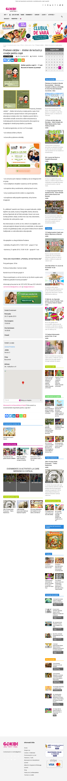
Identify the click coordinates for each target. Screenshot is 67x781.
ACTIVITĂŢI (51, 14)
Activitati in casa (57, 690)
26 (51, 67)
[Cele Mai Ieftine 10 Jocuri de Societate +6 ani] (54, 278)
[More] (23, 60)
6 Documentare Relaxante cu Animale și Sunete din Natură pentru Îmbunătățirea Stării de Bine (58, 676)
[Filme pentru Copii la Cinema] (9, 432)
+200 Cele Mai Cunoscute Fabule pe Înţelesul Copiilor (22, 511)
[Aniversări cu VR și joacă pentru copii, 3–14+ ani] (36, 452)
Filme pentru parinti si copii (57, 669)
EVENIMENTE (29, 14)
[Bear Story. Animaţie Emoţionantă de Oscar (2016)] (48, 635)
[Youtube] (62, 5)
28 (49, 56)
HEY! (5, 14)
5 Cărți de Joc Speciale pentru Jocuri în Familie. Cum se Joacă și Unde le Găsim (54, 301)
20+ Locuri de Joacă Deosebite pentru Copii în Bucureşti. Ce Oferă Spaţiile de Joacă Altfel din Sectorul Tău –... (49, 448)
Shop (25, 770)
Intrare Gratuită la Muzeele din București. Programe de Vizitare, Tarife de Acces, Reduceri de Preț (59, 412)
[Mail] (52, 5)
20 (54, 65)
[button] (62, 17)
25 (49, 67)
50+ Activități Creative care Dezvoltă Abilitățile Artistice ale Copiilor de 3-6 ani (58, 516)
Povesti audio (49, 482)
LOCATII (44, 14)
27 (46, 56)
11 (49, 62)
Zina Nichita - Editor (50, 90)
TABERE (22, 14)
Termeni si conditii (29, 775)
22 (59, 65)
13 (54, 62)
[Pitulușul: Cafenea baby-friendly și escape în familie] (23, 452)
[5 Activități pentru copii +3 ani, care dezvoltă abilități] (49, 507)
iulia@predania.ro (28, 287)
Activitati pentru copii (11, 497)
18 (49, 65)
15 (59, 62)
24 (46, 67)
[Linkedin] (50, 5)
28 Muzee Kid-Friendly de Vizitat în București (59, 427)
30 (54, 56)
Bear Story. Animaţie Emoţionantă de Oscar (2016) (58, 635)
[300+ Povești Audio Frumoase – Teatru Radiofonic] (9, 504)
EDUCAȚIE (6, 18)
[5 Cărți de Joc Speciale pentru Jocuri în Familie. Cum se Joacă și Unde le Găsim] (54, 314)
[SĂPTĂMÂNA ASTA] (36, 478)
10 (46, 62)
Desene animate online (57, 604)
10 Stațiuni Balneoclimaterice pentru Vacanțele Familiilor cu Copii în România (49, 410)
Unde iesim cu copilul (53, 396)
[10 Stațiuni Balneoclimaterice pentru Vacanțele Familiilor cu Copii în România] (49, 403)
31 (57, 56)
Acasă (4, 45)
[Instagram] (48, 5)
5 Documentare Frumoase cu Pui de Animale (57, 665)
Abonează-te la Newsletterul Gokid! (14, 405)
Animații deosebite (52, 595)
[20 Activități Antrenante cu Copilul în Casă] (48, 688)
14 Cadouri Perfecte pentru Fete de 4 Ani (49, 566)
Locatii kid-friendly (10, 444)
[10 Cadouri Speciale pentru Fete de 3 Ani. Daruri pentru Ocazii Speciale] (59, 560)
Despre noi (27, 750)
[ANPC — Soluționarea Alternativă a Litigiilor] (54, 746)
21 (57, 65)
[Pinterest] (55, 5)
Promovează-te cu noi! (30, 755)
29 (51, 56)
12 (51, 62)
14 (57, 62)
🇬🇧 (20, 18)
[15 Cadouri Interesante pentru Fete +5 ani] (54, 347)
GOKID (46, 127)
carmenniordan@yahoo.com (12, 287)
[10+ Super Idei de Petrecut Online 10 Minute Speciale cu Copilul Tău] (48, 710)
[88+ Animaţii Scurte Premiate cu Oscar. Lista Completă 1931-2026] (48, 624)
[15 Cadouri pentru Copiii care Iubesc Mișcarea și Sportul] (54, 245)
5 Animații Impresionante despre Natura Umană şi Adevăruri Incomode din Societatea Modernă (58, 647)
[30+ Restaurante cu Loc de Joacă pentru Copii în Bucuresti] (59, 439)
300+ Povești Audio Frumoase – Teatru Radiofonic (8, 511)
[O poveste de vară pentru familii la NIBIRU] (9, 452)
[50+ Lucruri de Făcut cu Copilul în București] (54, 170)
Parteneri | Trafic (28, 757)
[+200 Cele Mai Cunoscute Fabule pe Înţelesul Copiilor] (23, 504)
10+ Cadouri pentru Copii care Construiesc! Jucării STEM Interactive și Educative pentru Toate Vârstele (59, 585)
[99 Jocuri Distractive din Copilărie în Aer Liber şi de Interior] (36, 504)
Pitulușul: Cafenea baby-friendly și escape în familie (21, 458)
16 (62, 62)
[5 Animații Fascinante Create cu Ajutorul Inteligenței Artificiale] (48, 600)
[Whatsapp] (19, 60)
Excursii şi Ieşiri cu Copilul (51, 105)
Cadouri (47, 251)
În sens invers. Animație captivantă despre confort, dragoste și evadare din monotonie (58, 612)
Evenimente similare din (12, 424)
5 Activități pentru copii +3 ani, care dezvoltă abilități (49, 513)
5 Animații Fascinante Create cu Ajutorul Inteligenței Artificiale (58, 601)
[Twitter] (60, 5)
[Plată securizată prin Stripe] (54, 763)
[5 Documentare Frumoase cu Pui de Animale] (48, 665)
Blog (55, 715)
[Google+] (45, 5)
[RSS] (57, 5)
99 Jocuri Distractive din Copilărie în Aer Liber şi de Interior (36, 511)
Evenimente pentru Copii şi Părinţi (16, 45)
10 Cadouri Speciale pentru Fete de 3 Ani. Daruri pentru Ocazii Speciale (59, 567)
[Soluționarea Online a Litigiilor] (54, 754)
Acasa (25, 748)
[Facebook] (43, 5)
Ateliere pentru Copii (29, 45)
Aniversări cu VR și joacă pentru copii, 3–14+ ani (36, 458)
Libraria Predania (9, 347)
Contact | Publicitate (29, 753)
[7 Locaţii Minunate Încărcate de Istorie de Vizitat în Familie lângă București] (49, 422)
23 (62, 65)
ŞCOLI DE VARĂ (15, 14)
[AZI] (9, 478)
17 (46, 65)
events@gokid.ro (16, 752)
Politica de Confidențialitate (31, 772)
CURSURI (37, 14)
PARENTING (14, 18)
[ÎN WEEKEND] (23, 478)
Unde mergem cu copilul (51, 176)
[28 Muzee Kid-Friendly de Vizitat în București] (59, 422)
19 (51, 65)
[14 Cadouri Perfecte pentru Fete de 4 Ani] (49, 560)
